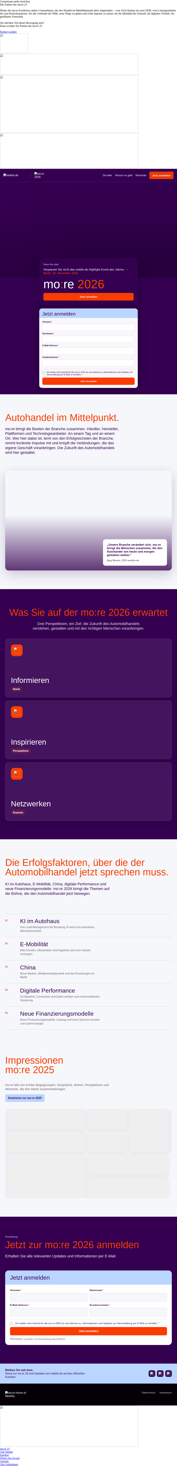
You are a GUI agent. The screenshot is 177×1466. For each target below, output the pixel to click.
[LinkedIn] (168, 1373)
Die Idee (107, 175)
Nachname (48, 334)
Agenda (4, 1461)
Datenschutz (148, 1392)
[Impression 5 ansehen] (45, 1142)
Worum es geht (123, 175)
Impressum (166, 1392)
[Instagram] (160, 1373)
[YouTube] (152, 1373)
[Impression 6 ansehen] (107, 1142)
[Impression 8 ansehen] (128, 1164)
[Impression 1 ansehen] (45, 1119)
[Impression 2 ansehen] (107, 1119)
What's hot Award (10, 1458)
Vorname (47, 322)
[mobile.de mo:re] (24, 175)
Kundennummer (51, 357)
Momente (141, 175)
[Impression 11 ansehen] (128, 1187)
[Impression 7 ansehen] (45, 1176)
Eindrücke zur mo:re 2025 (25, 1098)
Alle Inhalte (6, 1451)
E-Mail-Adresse (50, 345)
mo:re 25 (5, 1448)
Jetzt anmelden (161, 175)
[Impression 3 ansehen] (149, 1131)
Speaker (4, 1455)
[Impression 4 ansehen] (171, 1131)
